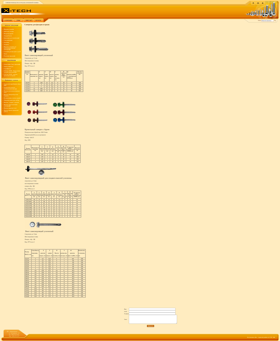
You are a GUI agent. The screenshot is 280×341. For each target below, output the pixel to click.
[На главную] (253, 4)
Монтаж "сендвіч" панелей (11, 102)
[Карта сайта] (262, 4)
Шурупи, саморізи (9, 29)
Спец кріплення (8, 40)
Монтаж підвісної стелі (10, 108)
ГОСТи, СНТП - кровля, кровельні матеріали (11, 75)
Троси (5, 53)
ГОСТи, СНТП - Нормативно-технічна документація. (12, 71)
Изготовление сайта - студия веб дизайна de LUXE (259, 337)
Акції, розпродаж (8, 66)
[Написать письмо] (258, 4)
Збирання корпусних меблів (11, 100)
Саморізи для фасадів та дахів (12, 51)
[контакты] (38, 21)
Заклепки (6, 42)
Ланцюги (6, 44)
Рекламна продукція (9, 56)
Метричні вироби (8, 33)
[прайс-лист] (28, 21)
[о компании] (8, 21)
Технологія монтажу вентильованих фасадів (10, 88)
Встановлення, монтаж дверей (12, 98)
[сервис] (18, 21)
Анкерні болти (8, 35)
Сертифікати (7, 68)
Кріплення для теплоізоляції (11, 38)
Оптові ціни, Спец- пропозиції (12, 64)
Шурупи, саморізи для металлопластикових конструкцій (10, 48)
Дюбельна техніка (9, 31)
